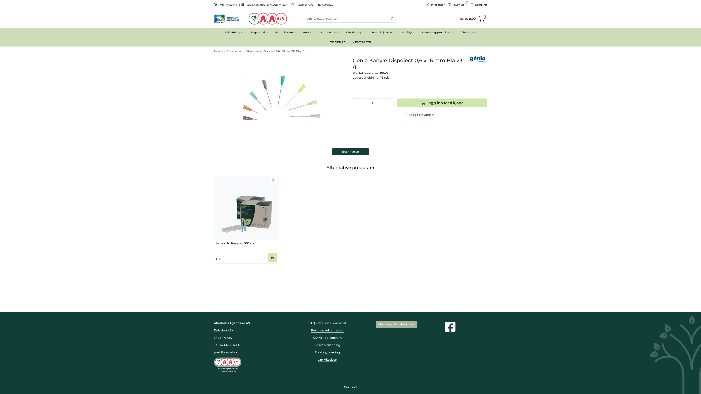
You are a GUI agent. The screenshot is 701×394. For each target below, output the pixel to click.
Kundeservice (305, 5)
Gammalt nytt (362, 41)
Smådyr (407, 32)
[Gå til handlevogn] (482, 20)
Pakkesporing (228, 5)
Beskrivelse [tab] (350, 151)
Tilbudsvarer (468, 32)
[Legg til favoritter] (273, 180)
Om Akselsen (327, 359)
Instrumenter (327, 32)
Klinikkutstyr (354, 32)
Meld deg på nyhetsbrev (396, 324)
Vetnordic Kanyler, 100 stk (235, 243)
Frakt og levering (327, 352)
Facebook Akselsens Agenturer (266, 5)
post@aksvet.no (226, 352)
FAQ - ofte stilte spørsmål (327, 323)
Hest (306, 32)
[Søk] (392, 18)
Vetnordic (336, 41)
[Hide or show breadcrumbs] (304, 51)
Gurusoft (350, 387)
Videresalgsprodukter (436, 32)
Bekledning (232, 32)
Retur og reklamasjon (327, 330)
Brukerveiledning (327, 345)
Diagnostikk (258, 32)
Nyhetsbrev (325, 5)
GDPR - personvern (327, 337)
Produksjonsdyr (382, 32)
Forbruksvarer (284, 32)
